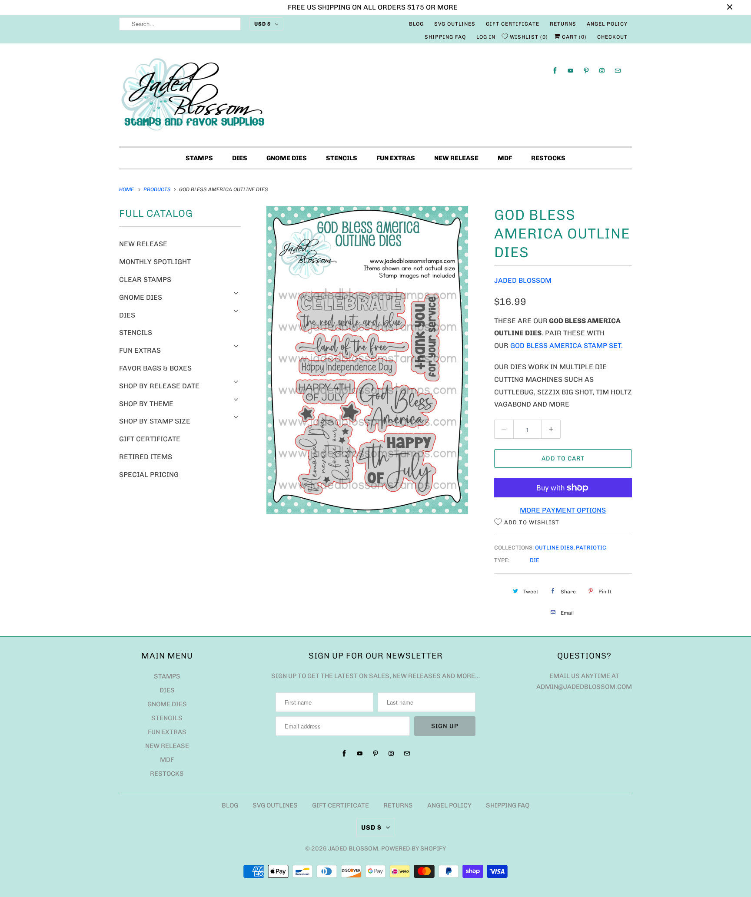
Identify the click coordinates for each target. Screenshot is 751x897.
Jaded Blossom (523, 280)
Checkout (612, 37)
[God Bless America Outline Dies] (367, 360)
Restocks (548, 158)
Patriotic (591, 547)
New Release (456, 158)
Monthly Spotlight (155, 262)
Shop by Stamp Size (154, 421)
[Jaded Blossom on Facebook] (555, 70)
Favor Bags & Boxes (155, 368)
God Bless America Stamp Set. (566, 345)
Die (534, 560)
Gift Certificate (512, 24)
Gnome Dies (286, 158)
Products (157, 189)
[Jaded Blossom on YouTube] (570, 70)
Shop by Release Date (159, 386)
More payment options (563, 510)
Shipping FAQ (445, 37)
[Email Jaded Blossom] (617, 70)
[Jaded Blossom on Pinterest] (586, 70)
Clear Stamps (145, 279)
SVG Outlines (454, 24)
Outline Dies (554, 547)
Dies (239, 158)
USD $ (262, 24)
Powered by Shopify (413, 848)
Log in (485, 37)
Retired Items (145, 457)
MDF (505, 158)
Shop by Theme (146, 404)
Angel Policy (607, 24)
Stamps (199, 158)
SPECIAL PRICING (149, 474)
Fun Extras (395, 158)
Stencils (341, 158)
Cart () (573, 37)
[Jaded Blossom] (375, 97)
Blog (416, 24)
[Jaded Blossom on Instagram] (602, 70)
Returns (563, 24)
